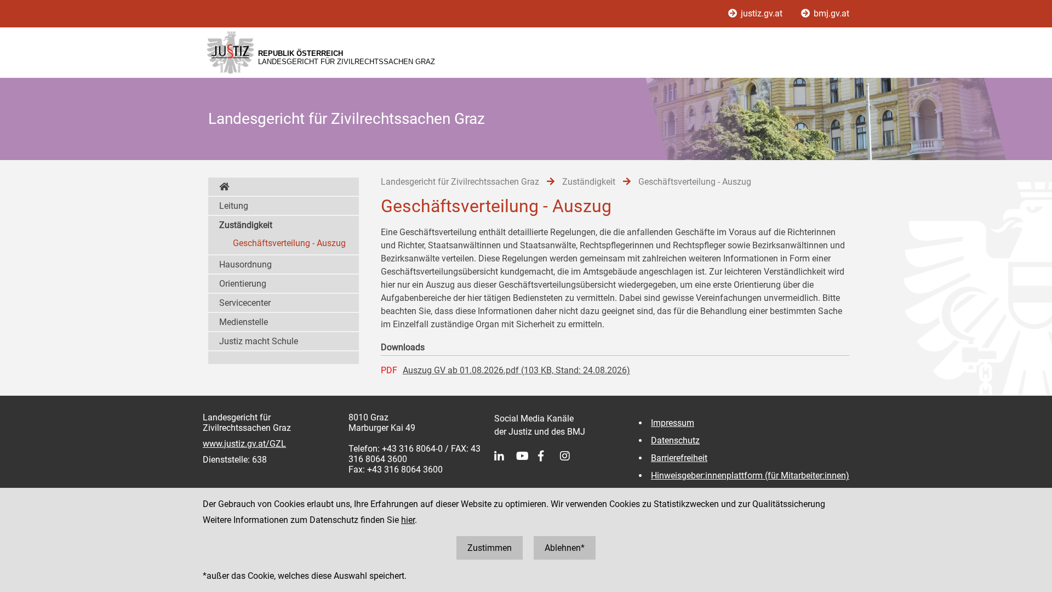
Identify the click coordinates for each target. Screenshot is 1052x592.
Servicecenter (245, 303)
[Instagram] (571, 456)
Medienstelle (243, 322)
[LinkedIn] (505, 456)
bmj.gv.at (830, 13)
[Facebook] (549, 456)
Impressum (672, 423)
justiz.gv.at (762, 13)
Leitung (233, 206)
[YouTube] (527, 456)
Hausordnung (245, 264)
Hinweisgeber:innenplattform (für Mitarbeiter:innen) (750, 475)
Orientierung (242, 283)
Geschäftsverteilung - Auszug (289, 243)
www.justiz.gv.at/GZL (244, 444)
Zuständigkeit (245, 225)
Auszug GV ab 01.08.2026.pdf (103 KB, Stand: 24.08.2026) (516, 370)
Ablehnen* (565, 548)
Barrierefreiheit (679, 458)
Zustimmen (489, 548)
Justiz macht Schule (258, 341)
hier (408, 520)
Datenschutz (675, 440)
